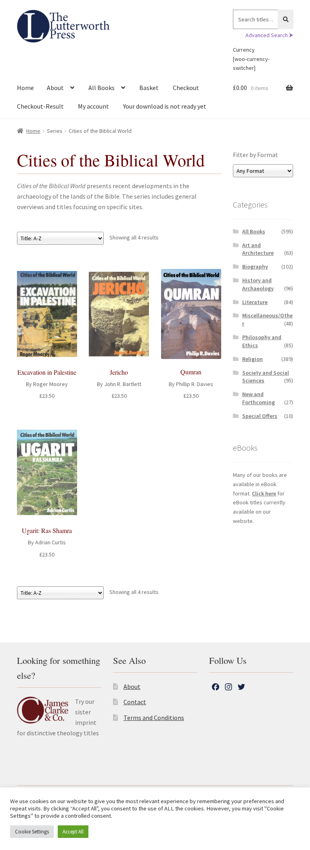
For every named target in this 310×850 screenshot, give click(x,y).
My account (93, 106)
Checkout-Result (40, 106)
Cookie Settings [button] (32, 831)
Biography (255, 266)
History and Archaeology (258, 284)
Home (25, 88)
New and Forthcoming (258, 398)
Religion (252, 359)
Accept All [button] (73, 831)
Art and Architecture (258, 249)
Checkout (186, 88)
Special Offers (259, 416)
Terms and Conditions (154, 718)
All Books (101, 88)
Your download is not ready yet (164, 106)
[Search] (285, 19)
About (55, 88)
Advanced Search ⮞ (269, 35)
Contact (135, 702)
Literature (255, 302)
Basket (149, 88)
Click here (264, 493)
